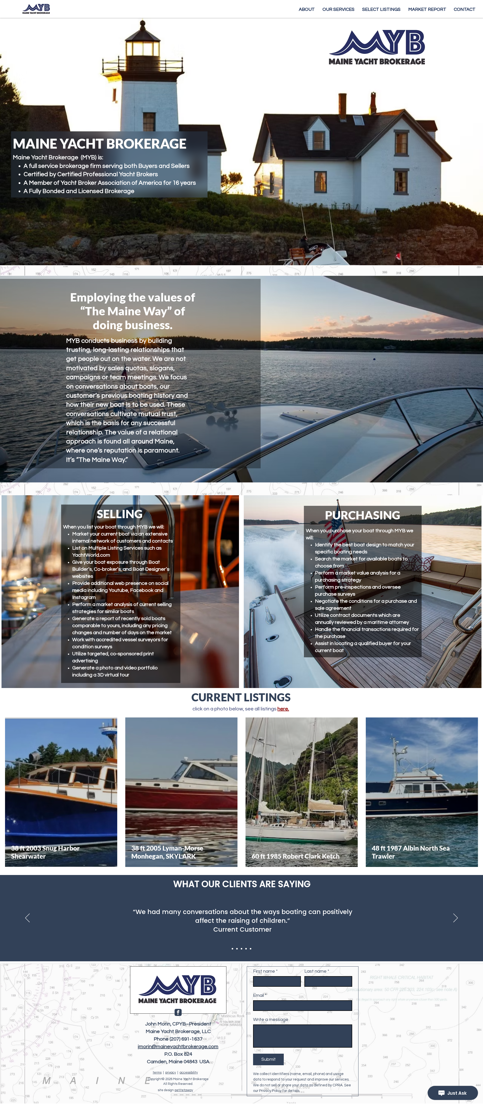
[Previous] (27, 918)
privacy (170, 1072)
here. (283, 708)
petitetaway (184, 1090)
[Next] (455, 918)
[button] (381, 9)
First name (265, 971)
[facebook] (178, 1012)
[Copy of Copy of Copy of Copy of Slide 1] (250, 948)
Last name (316, 971)
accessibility (189, 1072)
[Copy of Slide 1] (237, 948)
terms (157, 1072)
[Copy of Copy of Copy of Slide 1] (246, 948)
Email (260, 995)
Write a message (270, 1019)
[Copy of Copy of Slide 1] (241, 948)
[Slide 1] (232, 948)
